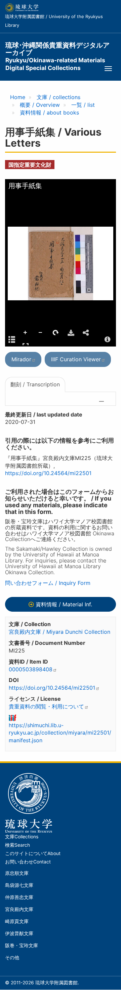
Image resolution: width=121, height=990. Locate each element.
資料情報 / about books (49, 112)
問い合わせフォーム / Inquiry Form (47, 583)
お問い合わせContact (28, 861)
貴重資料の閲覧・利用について (46, 706)
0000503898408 (30, 669)
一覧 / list (83, 104)
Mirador (21, 359)
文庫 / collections (58, 97)
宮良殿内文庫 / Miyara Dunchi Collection (59, 631)
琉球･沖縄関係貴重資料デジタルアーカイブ (57, 49)
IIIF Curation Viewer (76, 359)
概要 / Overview (40, 104)
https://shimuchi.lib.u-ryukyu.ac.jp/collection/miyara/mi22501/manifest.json (60, 733)
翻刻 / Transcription (35, 384)
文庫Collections (21, 836)
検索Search (17, 845)
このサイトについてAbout (33, 853)
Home (17, 97)
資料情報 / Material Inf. (64, 604)
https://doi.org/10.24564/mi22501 (48, 473)
